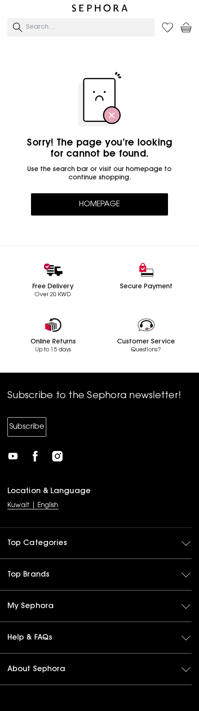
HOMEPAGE (99, 204)
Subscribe (26, 427)
